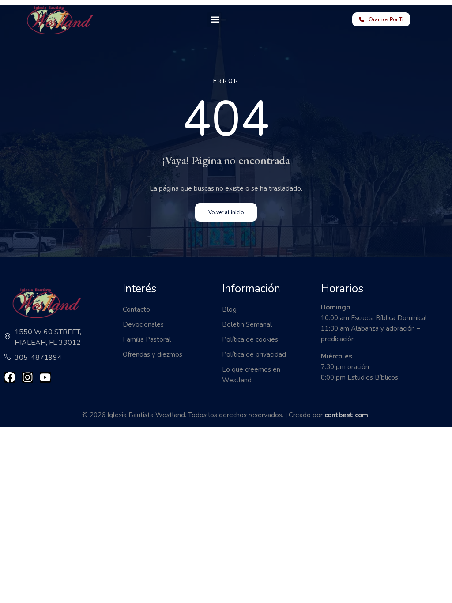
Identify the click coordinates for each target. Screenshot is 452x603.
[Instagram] (27, 377)
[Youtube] (45, 377)
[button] (214, 19)
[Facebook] (9, 377)
